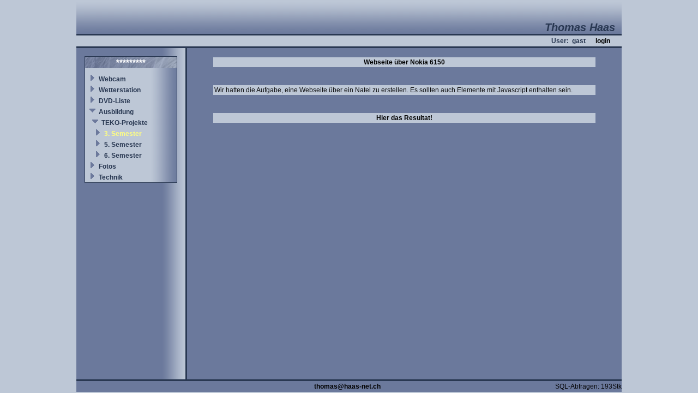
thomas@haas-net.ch (347, 386)
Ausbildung (116, 112)
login (602, 41)
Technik (111, 177)
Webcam (112, 79)
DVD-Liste (114, 101)
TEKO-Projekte (124, 123)
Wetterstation (120, 90)
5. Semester (123, 144)
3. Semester (123, 134)
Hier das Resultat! (404, 118)
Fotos (107, 166)
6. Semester (123, 155)
